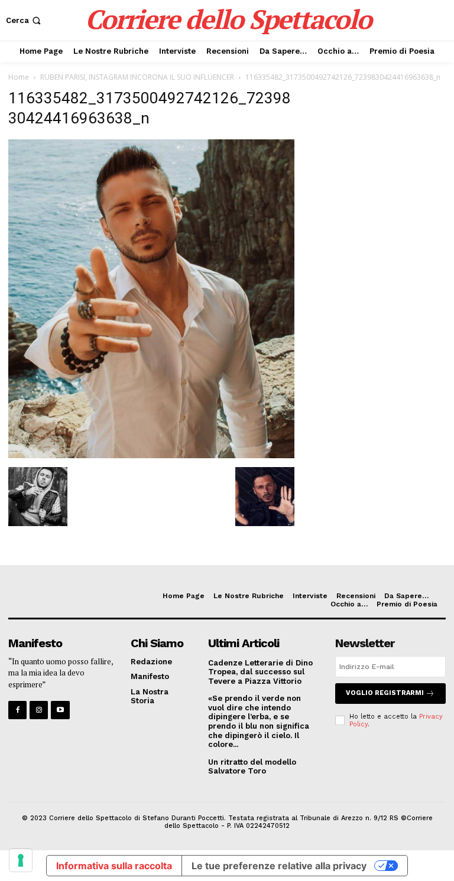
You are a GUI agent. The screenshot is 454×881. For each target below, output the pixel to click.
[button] (24, 20)
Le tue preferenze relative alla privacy (279, 866)
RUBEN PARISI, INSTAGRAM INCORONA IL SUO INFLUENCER (137, 77)
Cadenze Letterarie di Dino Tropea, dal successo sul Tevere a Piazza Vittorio (260, 672)
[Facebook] (17, 710)
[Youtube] (60, 710)
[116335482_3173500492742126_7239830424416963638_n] (151, 455)
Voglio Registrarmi (385, 693)
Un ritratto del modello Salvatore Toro (252, 767)
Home (18, 77)
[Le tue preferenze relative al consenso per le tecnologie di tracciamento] (20, 860)
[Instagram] (39, 710)
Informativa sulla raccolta (114, 866)
